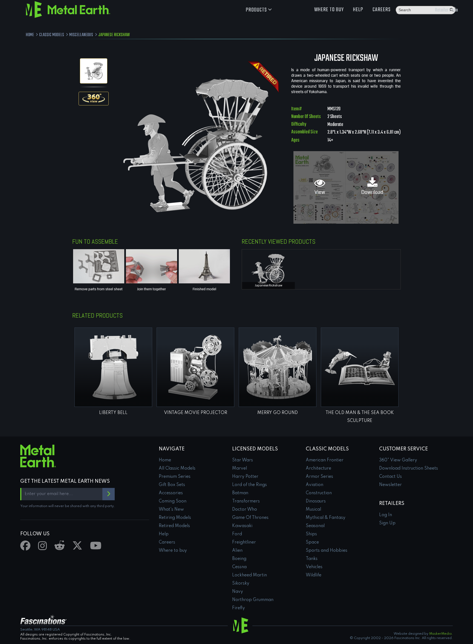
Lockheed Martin (249, 575)
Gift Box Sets (172, 485)
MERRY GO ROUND (277, 413)
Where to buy (329, 9)
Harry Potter (245, 477)
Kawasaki (242, 526)
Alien (237, 550)
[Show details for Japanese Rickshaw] (268, 268)
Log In (385, 515)
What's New (171, 509)
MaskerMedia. (441, 634)
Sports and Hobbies (326, 550)
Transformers (246, 501)
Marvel (239, 468)
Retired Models (174, 526)
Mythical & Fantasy (325, 518)
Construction (319, 493)
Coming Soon (172, 501)
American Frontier (325, 460)
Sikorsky (240, 583)
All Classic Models (177, 468)
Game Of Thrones (250, 518)
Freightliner (244, 542)
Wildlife (313, 575)
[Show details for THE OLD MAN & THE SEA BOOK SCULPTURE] (360, 367)
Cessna (239, 567)
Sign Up (387, 523)
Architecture (318, 468)
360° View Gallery (398, 460)
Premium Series (175, 477)
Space (312, 542)
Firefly (238, 608)
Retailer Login (446, 10)
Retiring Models (175, 518)
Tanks (312, 559)
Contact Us (390, 477)
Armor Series (319, 477)
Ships (311, 534)
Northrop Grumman (252, 600)
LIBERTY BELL (113, 413)
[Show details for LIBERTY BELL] (113, 367)
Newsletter (390, 485)
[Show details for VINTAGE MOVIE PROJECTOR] (195, 367)
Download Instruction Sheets (408, 468)
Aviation (314, 485)
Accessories (171, 493)
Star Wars (242, 460)
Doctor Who (244, 509)
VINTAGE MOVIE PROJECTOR (195, 413)
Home (165, 460)
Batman (240, 493)
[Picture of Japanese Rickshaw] (93, 71)
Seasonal (315, 526)
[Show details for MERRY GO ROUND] (277, 367)
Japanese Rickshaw (268, 285)
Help (358, 9)
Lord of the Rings (249, 485)
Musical (313, 509)
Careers (382, 9)
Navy (237, 592)
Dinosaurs (316, 501)
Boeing (239, 559)
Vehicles (314, 567)
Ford (237, 534)
